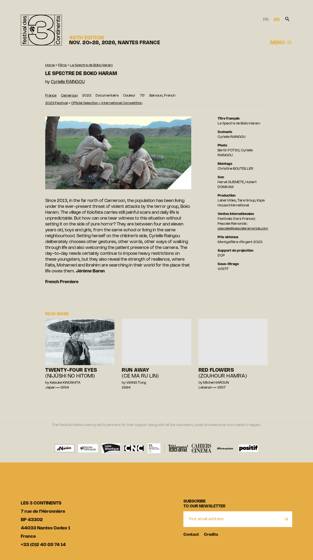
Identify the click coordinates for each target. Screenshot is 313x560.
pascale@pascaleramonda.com (243, 228)
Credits (211, 535)
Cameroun (69, 95)
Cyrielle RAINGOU (68, 82)
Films (62, 65)
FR (265, 20)
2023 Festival (56, 103)
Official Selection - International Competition (106, 103)
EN (276, 20)
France (50, 95)
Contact (191, 535)
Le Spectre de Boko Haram (91, 65)
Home (50, 65)
